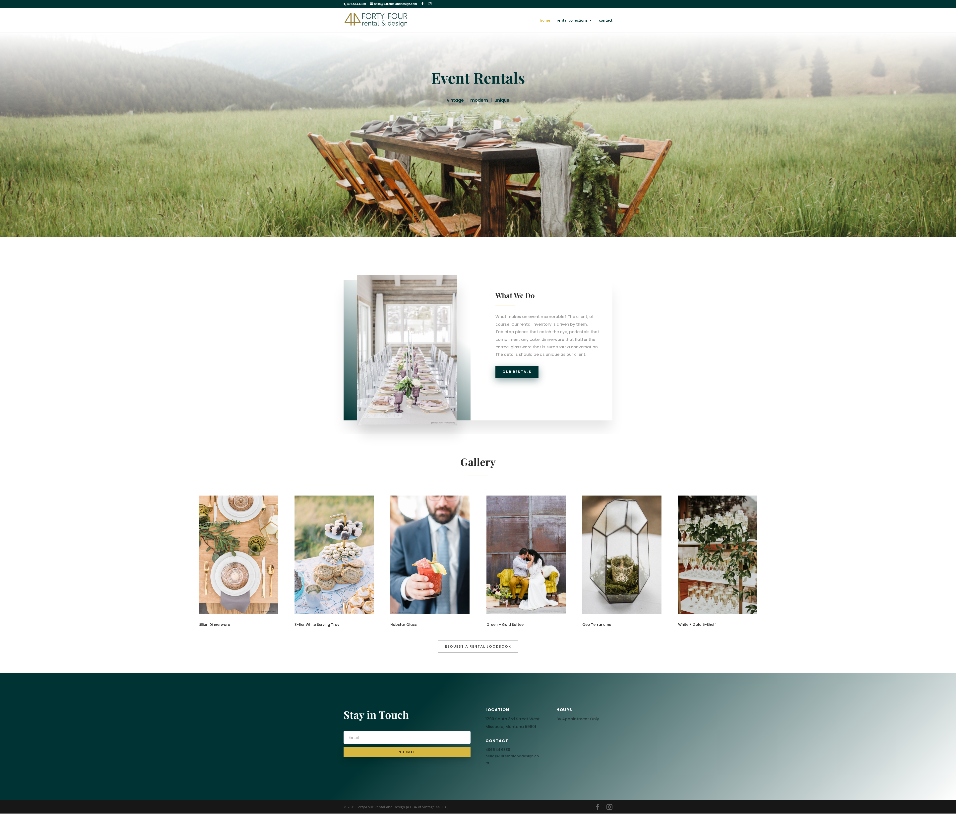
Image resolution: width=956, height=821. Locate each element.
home (545, 20)
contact (605, 20)
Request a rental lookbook (478, 646)
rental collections (572, 20)
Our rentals (517, 371)
